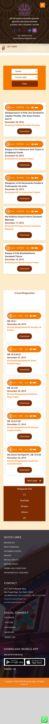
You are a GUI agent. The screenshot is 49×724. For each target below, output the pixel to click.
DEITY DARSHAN (11, 547)
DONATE (7, 556)
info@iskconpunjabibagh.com (15, 599)
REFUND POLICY (11, 564)
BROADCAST (9, 543)
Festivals (10, 125)
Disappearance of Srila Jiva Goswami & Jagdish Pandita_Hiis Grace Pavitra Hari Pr (24, 115)
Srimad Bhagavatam (17, 327)
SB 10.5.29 (12, 387)
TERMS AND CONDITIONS (15, 568)
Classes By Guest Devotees (27, 125)
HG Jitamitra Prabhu (24, 158)
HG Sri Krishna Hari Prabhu (27, 192)
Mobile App (10, 637)
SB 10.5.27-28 (14, 421)
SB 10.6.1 (11, 321)
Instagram (10, 627)
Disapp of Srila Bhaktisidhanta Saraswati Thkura (20, 255)
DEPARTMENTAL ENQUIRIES (16, 573)
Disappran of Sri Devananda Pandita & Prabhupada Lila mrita (24, 184)
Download (24, 131)
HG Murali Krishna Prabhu (27, 262)
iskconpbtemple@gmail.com (24, 38)
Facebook (9, 618)
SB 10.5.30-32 (14, 354)
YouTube (9, 622)
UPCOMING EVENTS (12, 551)
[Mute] (32, 107)
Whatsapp (9, 632)
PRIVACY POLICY (11, 560)
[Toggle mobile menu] (42, 5)
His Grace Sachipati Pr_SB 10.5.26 (24, 454)
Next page (32, 480)
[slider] (38, 107)
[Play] (8, 107)
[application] (24, 107)
